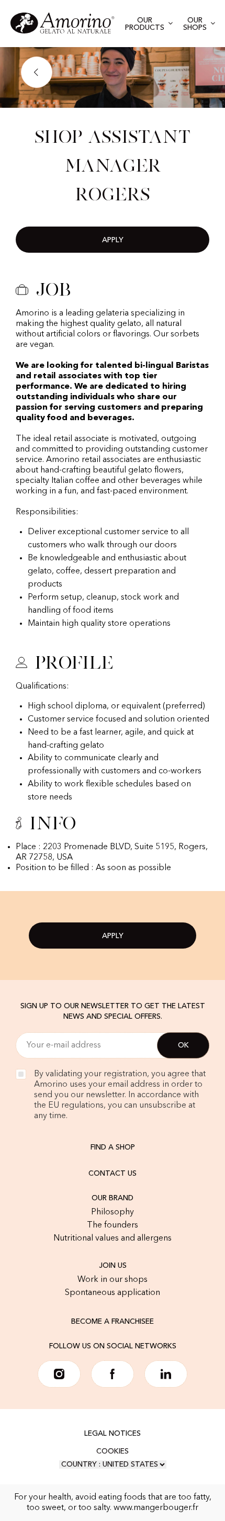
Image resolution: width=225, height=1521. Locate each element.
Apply (112, 240)
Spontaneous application (112, 1293)
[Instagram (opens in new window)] (59, 1374)
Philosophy (112, 1212)
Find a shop (113, 1147)
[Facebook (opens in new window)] (112, 1374)
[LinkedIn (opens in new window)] (165, 1374)
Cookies (112, 1451)
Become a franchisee (112, 1321)
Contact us (112, 1173)
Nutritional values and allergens (112, 1238)
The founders (112, 1225)
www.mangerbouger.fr (156, 1508)
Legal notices (112, 1433)
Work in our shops (112, 1280)
